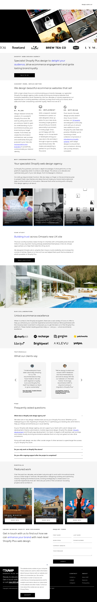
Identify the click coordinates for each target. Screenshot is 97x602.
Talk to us (24, 75)
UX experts (76, 120)
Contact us (72, 577)
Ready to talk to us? (87, 4)
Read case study (24, 260)
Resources (84, 580)
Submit (63, 561)
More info (15, 520)
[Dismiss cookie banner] (47, 565)
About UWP (85, 577)
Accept (27, 595)
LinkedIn (72, 580)
